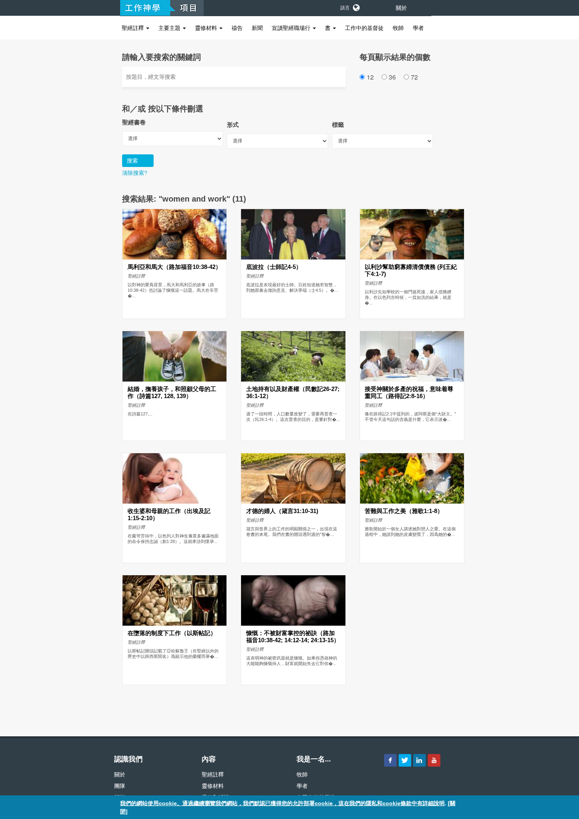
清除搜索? (134, 173)
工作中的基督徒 (364, 28)
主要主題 (170, 28)
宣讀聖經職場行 (292, 28)
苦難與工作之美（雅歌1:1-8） (404, 511)
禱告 (237, 28)
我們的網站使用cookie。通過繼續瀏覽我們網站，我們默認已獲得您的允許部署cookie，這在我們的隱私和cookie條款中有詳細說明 (282, 803)
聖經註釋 (133, 28)
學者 (418, 28)
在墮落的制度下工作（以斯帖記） (172, 633)
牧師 (398, 28)
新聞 (257, 28)
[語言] (355, 6)
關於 (401, 8)
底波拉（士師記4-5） (274, 267)
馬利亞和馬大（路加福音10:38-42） (174, 267)
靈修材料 (207, 28)
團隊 (119, 786)
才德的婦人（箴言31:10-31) (282, 511)
